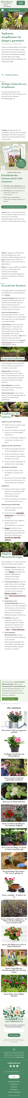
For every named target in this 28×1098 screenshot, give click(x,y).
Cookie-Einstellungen (14, 1092)
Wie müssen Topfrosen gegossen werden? (14, 731)
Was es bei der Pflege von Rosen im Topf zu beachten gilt (14, 848)
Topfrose (7, 295)
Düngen (7, 528)
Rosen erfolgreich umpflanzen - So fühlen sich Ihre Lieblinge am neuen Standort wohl (14, 921)
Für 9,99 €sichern (20, 3)
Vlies (7, 629)
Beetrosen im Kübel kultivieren (14, 801)
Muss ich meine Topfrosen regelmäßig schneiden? (14, 779)
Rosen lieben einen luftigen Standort (14, 995)
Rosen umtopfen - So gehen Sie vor (14, 896)
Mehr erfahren (20, 1057)
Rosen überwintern (18, 629)
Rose (3, 259)
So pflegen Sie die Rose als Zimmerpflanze (14, 755)
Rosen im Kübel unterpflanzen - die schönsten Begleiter (14, 824)
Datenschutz (14, 1089)
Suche (14, 1077)
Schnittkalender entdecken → (10, 699)
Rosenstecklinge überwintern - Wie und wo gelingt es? (14, 872)
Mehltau (11, 572)
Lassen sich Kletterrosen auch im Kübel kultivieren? (14, 945)
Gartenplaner (14, 1084)
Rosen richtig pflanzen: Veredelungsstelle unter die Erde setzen (14, 970)
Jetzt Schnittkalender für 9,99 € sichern (14, 207)
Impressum (14, 1087)
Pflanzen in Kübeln (10, 593)
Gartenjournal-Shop (14, 1081)
